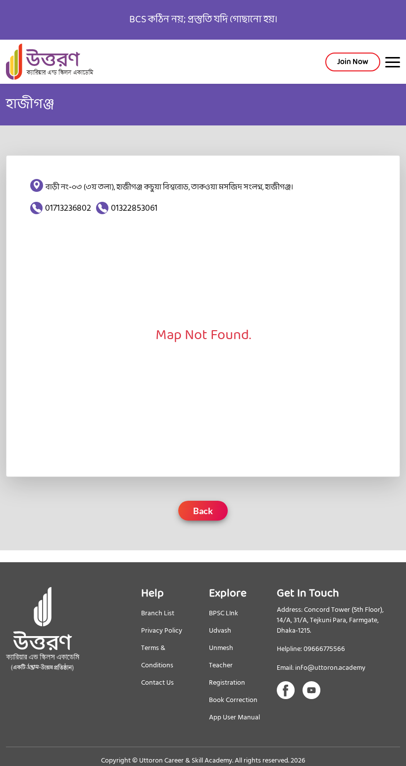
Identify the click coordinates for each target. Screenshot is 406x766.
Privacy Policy (161, 630)
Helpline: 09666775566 (311, 649)
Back (203, 510)
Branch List (157, 613)
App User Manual (234, 717)
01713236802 (68, 208)
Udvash (220, 630)
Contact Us (157, 682)
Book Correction (233, 700)
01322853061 (134, 208)
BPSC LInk (223, 613)
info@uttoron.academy (330, 668)
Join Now (352, 61)
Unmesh (221, 647)
